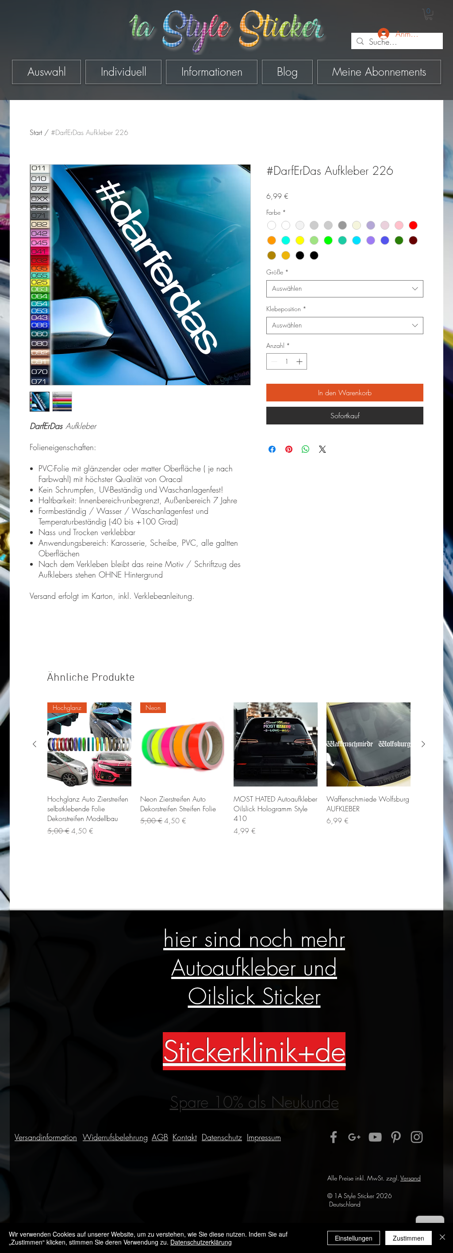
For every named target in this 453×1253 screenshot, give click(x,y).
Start (36, 132)
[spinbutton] (287, 361)
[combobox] (344, 288)
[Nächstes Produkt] (423, 744)
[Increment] (300, 361)
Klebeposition (286, 309)
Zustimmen (408, 1238)
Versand (410, 1178)
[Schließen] (442, 1238)
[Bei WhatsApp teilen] (305, 449)
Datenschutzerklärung (201, 1242)
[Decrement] (273, 361)
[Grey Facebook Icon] (334, 1137)
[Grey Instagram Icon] (417, 1137)
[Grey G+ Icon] (354, 1137)
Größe (277, 272)
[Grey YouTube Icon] (375, 1137)
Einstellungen (353, 1238)
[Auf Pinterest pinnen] (289, 449)
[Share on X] (322, 449)
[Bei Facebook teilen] (272, 449)
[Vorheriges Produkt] (34, 744)
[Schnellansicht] (276, 744)
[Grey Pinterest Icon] (396, 1137)
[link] (428, 14)
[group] (229, 774)
